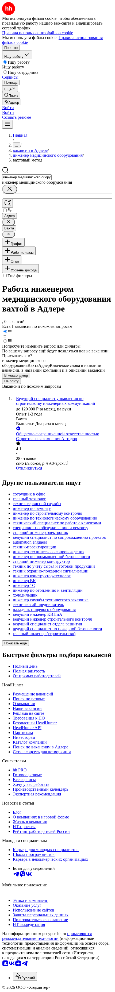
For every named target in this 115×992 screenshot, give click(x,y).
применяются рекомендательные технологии (47, 936)
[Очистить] (9, 189)
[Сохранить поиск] (7, 203)
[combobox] (27, 177)
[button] (8, 107)
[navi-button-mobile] (7, 124)
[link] (11, 95)
